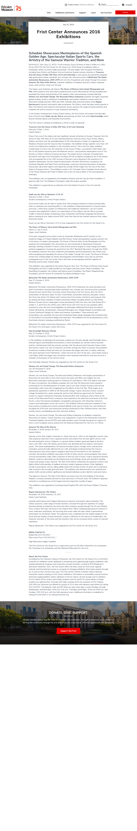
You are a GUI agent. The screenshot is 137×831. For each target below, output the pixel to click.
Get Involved (106, 13)
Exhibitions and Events (65, 13)
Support (82, 13)
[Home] (11, 8)
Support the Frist (68, 631)
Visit (49, 13)
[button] (99, 5)
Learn (93, 13)
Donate (125, 12)
